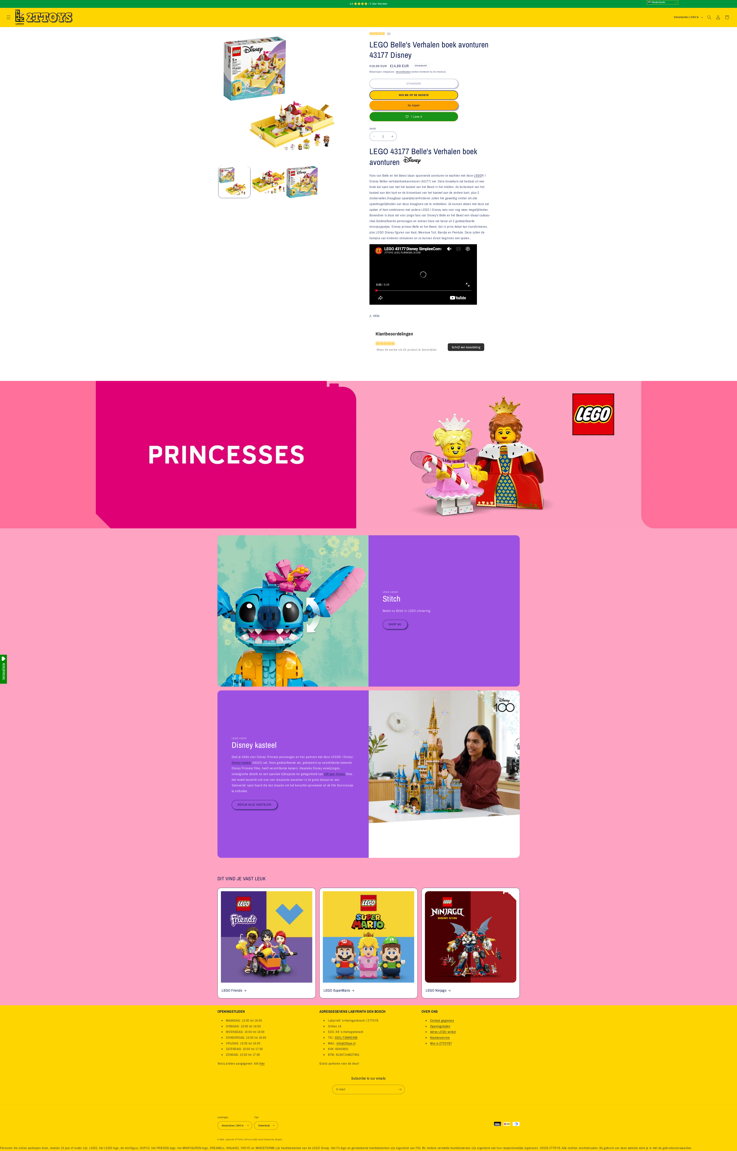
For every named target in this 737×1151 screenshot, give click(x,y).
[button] (8, 17)
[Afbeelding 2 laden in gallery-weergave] (268, 182)
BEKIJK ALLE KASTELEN (254, 805)
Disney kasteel (241, 762)
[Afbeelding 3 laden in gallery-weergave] (302, 182)
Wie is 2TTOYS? (441, 1043)
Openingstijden (440, 1026)
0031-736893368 (346, 1038)
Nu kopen (414, 105)
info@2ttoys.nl (346, 1043)
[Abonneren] (400, 1089)
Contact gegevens (442, 1021)
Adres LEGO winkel (443, 1032)
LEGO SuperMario (337, 990)
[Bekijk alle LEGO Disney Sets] (411, 162)
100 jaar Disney (334, 774)
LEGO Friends (232, 990)
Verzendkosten (403, 71)
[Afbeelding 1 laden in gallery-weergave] (234, 182)
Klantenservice (440, 1038)
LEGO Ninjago (436, 990)
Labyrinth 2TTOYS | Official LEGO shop (244, 1139)
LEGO (478, 175)
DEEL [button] (376, 316)
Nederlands (658, 2)
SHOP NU (395, 624)
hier (262, 1064)
